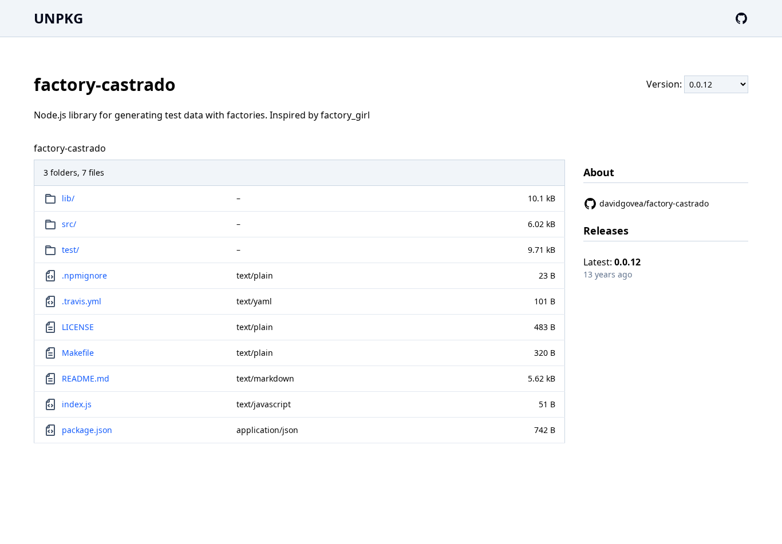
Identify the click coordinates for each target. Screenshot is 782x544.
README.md (85, 378)
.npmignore (84, 275)
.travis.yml (81, 301)
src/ (69, 224)
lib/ (68, 198)
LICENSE (78, 326)
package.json (87, 429)
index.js (77, 404)
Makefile (78, 352)
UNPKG (58, 18)
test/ (70, 249)
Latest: (612, 262)
